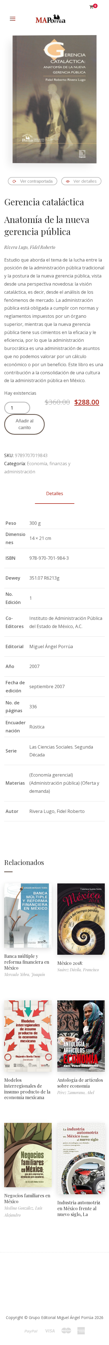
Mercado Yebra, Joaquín (24, 974)
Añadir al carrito (25, 424)
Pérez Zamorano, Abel (75, 1092)
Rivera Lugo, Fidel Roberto (29, 247)
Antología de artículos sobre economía (80, 1083)
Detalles (54, 493)
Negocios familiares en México (27, 1198)
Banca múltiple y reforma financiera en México (26, 962)
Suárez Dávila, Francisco (78, 969)
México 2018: (70, 963)
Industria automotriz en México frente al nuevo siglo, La (78, 1208)
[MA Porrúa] (50, 19)
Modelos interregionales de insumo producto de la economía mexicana (27, 1088)
